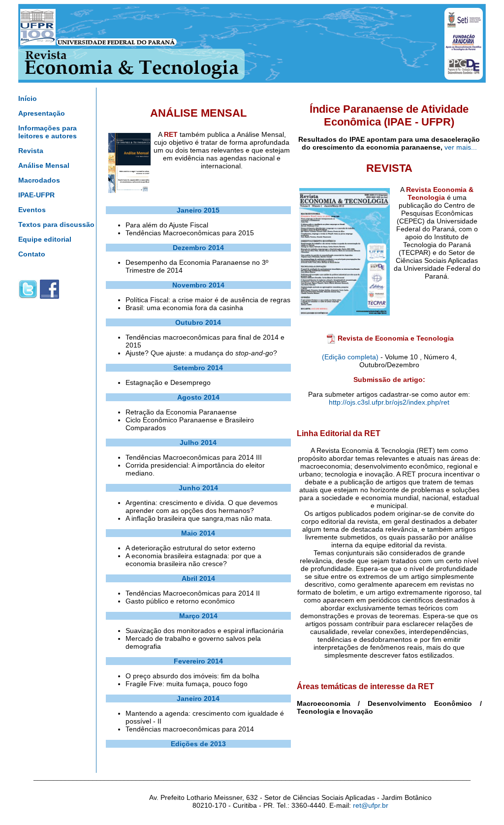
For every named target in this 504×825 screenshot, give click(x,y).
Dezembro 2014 (198, 248)
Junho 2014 (198, 488)
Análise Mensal (43, 165)
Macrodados (39, 180)
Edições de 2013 (198, 744)
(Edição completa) (350, 357)
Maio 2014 (198, 533)
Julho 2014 (198, 442)
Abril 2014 (198, 578)
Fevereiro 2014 (198, 661)
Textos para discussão (56, 224)
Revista (30, 151)
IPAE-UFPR (36, 195)
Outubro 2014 (198, 322)
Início (27, 98)
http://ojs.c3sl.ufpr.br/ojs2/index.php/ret (389, 402)
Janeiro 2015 (198, 210)
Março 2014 (198, 616)
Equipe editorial (44, 239)
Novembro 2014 (198, 285)
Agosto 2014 (198, 397)
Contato (31, 254)
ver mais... (460, 147)
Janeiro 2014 (198, 698)
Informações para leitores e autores (47, 132)
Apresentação (41, 113)
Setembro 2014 (198, 368)
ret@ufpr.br (370, 805)
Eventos (32, 210)
